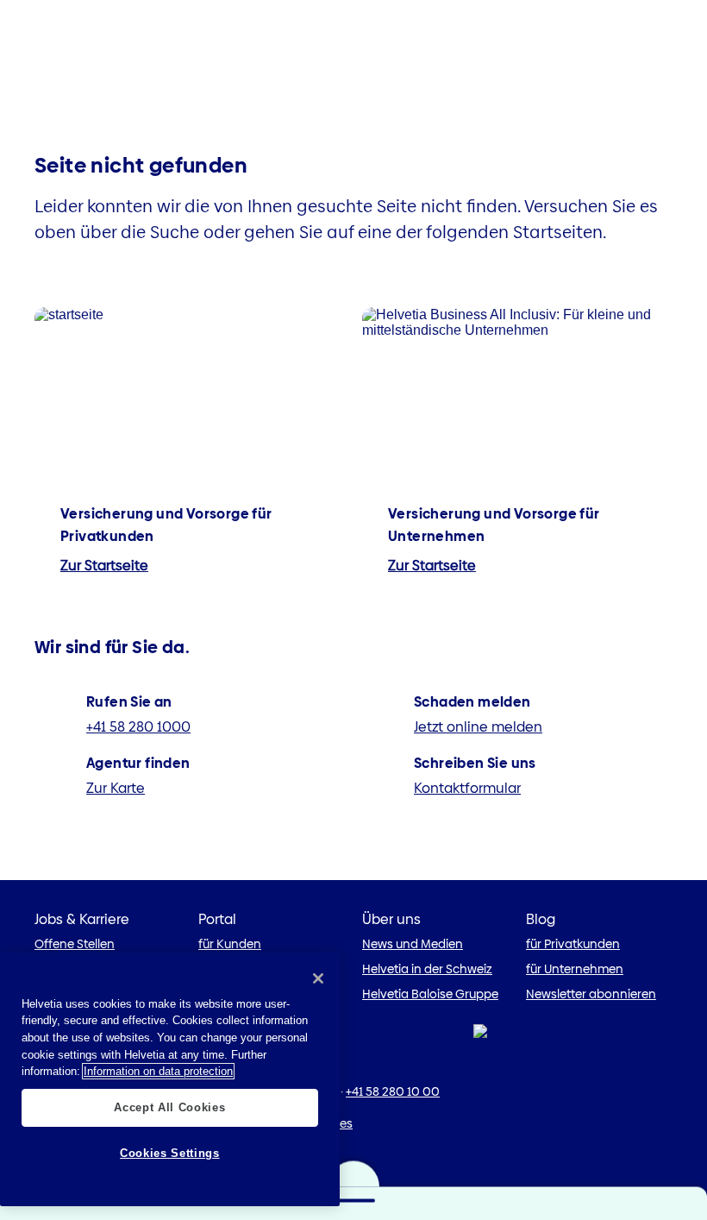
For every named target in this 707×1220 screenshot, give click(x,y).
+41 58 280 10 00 (393, 1091)
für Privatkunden (573, 944)
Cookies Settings (170, 1153)
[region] (170, 1079)
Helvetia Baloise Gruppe (430, 994)
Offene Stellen (74, 944)
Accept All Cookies (169, 1107)
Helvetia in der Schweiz (427, 969)
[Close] (318, 978)
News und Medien (412, 944)
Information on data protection (158, 1071)
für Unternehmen (574, 969)
